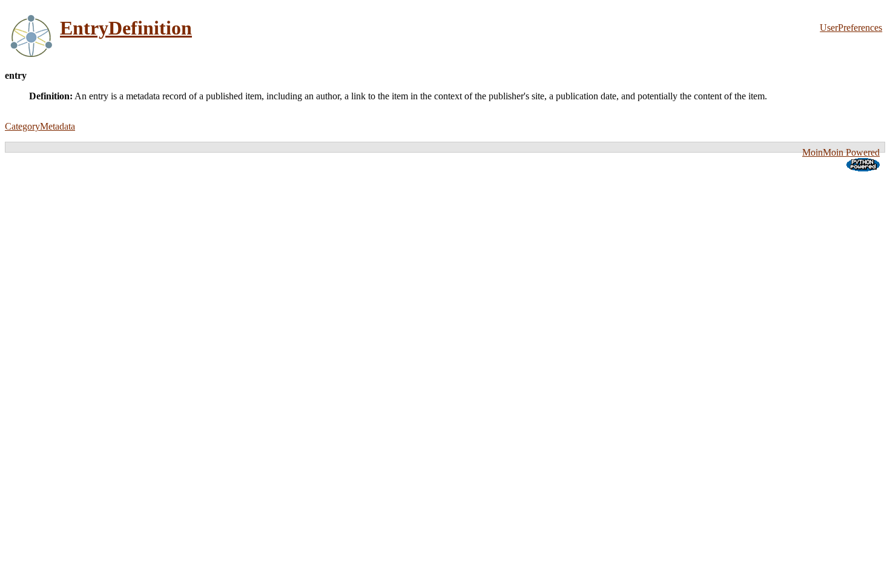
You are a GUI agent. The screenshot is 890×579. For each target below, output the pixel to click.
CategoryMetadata (40, 126)
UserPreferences (851, 27)
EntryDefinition (126, 28)
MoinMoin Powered (841, 152)
